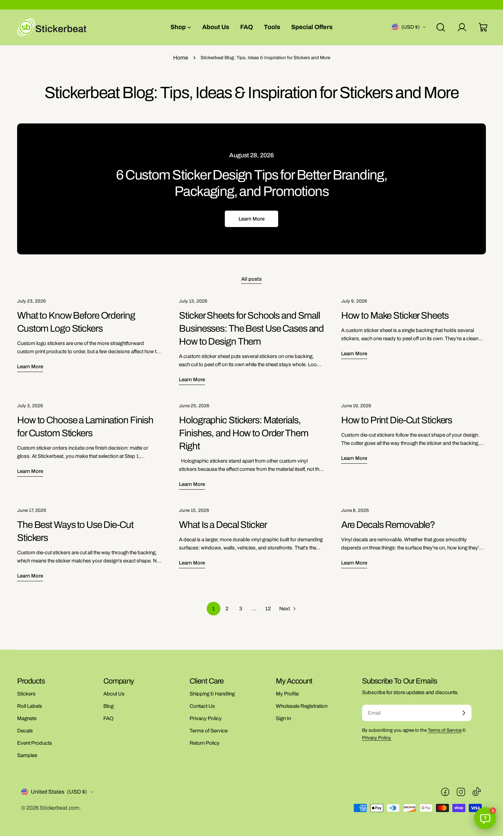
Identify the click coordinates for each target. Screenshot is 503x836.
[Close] (312, 295)
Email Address (220, 356)
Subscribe (251, 412)
